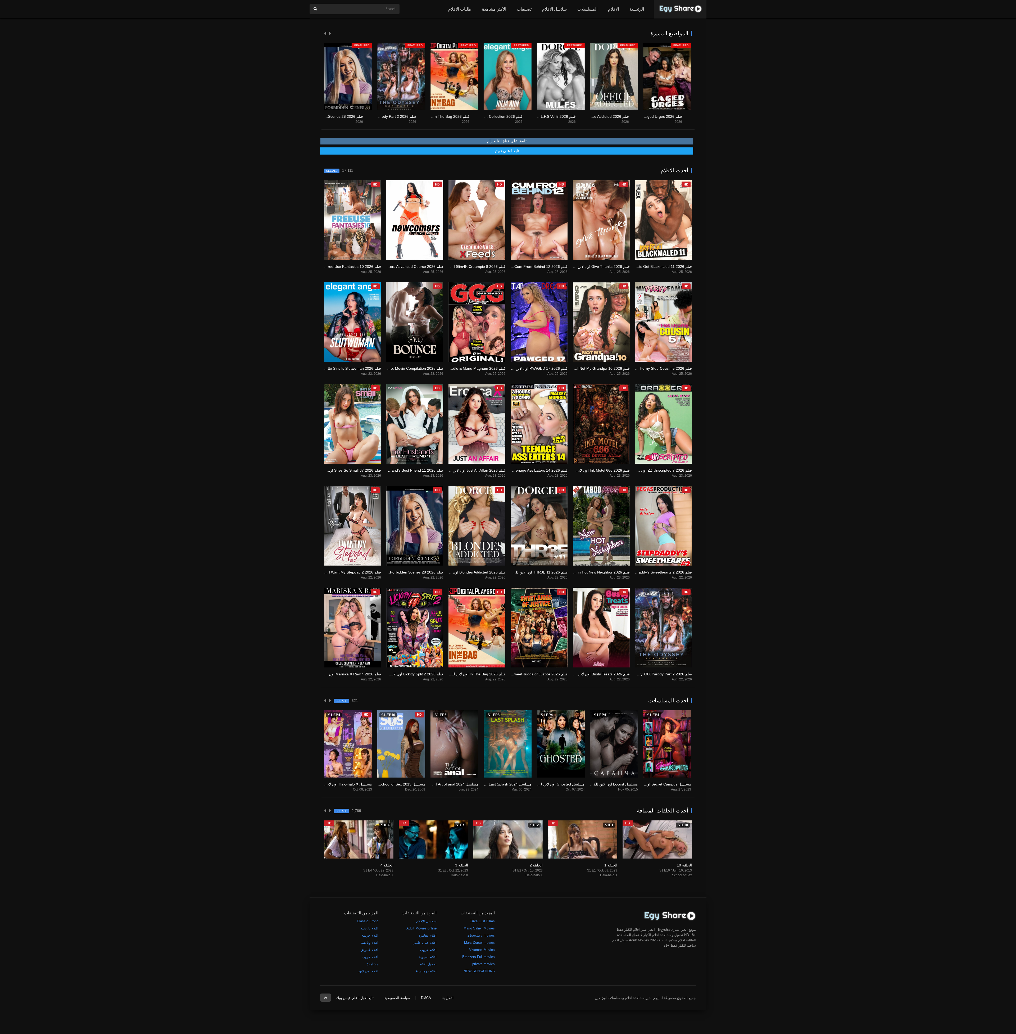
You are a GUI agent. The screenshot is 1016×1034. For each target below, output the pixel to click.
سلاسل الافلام (554, 9)
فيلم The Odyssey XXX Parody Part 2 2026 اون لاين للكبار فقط (640, 674)
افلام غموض (369, 950)
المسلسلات (587, 9)
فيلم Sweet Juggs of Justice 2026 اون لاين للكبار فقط (524, 674)
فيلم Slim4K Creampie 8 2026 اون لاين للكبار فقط (464, 266)
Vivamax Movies (482, 950)
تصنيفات (524, 9)
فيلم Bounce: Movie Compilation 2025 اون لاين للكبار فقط (396, 368)
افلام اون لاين (368, 971)
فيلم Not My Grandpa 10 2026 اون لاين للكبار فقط (589, 368)
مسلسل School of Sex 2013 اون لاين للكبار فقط (386, 784)
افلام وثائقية (369, 943)
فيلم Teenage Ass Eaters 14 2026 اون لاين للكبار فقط (524, 470)
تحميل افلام (428, 964)
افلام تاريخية (369, 928)
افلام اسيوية (428, 957)
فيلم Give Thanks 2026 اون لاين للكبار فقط (595, 266)
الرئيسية (636, 9)
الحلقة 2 (536, 865)
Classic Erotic (367, 921)
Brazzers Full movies (478, 957)
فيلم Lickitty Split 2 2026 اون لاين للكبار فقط (407, 674)
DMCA (426, 998)
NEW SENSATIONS (479, 971)
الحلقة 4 (386, 865)
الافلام (613, 9)
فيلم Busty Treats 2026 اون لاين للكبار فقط (595, 674)
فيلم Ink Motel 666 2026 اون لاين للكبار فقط (594, 470)
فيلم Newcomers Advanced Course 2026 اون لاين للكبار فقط (393, 266)
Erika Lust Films (482, 921)
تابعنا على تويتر (506, 151)
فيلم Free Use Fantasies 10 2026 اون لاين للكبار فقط (337, 266)
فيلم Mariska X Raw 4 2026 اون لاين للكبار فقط (342, 674)
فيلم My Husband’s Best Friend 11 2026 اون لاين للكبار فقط (394, 470)
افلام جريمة (369, 935)
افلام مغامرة (428, 935)
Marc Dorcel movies (479, 943)
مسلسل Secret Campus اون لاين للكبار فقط (655, 784)
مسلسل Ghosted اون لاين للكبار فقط (555, 784)
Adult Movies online (421, 928)
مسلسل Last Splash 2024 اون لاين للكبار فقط (494, 784)
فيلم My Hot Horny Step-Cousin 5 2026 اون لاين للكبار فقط (643, 368)
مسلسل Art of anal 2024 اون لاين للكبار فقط (442, 784)
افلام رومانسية (426, 971)
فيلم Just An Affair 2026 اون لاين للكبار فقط (470, 470)
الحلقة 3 (461, 865)
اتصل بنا (447, 998)
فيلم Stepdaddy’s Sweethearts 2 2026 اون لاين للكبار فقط (644, 572)
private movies (483, 964)
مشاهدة (372, 964)
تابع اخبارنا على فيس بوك (355, 998)
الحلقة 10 (684, 865)
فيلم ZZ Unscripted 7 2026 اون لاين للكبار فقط (654, 470)
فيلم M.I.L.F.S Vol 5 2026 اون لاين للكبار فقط (486, 116)
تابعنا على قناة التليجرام (507, 141)
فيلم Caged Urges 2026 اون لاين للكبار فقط (593, 116)
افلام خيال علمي (425, 943)
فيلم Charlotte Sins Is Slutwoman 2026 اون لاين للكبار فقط (333, 368)
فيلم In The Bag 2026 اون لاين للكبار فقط (382, 116)
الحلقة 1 (610, 865)
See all (331, 170)
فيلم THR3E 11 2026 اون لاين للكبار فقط (535, 572)
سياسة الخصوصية (397, 998)
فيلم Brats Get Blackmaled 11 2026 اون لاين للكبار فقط (647, 266)
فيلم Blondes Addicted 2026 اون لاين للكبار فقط (466, 572)
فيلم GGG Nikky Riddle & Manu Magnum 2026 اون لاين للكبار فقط (450, 368)
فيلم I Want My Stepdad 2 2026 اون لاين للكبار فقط (339, 572)
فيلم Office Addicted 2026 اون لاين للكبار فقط (539, 116)
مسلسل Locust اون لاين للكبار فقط (610, 784)
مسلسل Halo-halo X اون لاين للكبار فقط (339, 784)
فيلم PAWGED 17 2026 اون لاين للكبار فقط (533, 368)
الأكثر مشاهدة (494, 9)
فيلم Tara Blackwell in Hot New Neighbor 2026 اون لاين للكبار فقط (575, 572)
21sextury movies (481, 935)
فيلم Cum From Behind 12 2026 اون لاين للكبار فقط (525, 266)
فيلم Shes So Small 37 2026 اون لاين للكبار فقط (342, 470)
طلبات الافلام (459, 9)
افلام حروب (428, 950)
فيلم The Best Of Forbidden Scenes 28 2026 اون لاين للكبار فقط (390, 572)
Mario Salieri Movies (479, 928)
